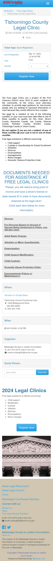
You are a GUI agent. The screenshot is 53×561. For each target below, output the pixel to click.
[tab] (26, 218)
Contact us (7, 508)
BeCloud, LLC (39, 558)
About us (6, 535)
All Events (8, 10)
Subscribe (42, 372)
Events (5, 494)
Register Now (26, 76)
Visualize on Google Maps (16, 295)
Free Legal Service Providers (15, 513)
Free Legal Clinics (25, 10)
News (4, 510)
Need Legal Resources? (15, 486)
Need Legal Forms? (13, 490)
